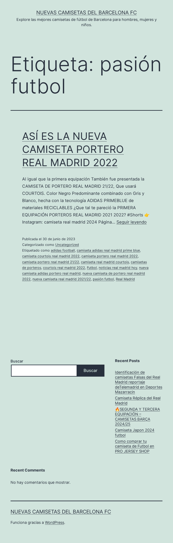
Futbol (92, 267)
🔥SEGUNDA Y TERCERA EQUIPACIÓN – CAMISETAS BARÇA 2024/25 (137, 416)
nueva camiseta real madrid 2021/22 (61, 279)
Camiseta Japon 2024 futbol (134, 432)
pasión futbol (103, 279)
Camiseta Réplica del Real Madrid (138, 400)
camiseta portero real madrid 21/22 (50, 262)
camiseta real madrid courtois (105, 262)
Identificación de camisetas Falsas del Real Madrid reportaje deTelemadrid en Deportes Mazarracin (138, 382)
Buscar (17, 361)
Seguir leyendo (131, 222)
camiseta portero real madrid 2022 (109, 256)
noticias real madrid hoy (118, 267)
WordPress (54, 522)
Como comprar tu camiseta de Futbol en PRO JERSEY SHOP (134, 446)
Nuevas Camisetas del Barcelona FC (86, 12)
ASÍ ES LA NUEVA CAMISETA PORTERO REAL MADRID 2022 (73, 149)
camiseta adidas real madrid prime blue (108, 250)
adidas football (63, 250)
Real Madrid (125, 279)
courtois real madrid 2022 (64, 267)
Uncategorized (67, 245)
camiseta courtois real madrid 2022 (51, 256)
